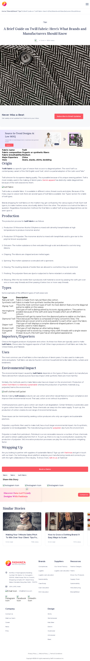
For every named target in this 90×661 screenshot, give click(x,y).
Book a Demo (45, 469)
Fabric (72, 571)
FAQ (7, 631)
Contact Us (84, 495)
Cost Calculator (44, 588)
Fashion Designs (75, 566)
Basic (49, 639)
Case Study (42, 583)
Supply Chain (75, 579)
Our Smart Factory (60, 566)
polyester (57, 428)
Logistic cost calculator (46, 575)
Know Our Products (77, 575)
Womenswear (52, 618)
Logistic (41, 571)
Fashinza (68, 453)
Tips (19, 11)
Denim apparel (48, 180)
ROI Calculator (44, 592)
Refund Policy (43, 653)
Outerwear (51, 631)
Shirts (50, 614)
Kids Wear (51, 622)
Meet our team (10, 618)
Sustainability (43, 579)
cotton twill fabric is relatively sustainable (19, 385)
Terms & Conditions (56, 653)
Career (7, 622)
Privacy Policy (32, 653)
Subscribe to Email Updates (69, 116)
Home (4, 11)
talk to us (53, 458)
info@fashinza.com (25, 591)
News (7, 626)
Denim (50, 626)
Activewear (51, 635)
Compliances (43, 566)
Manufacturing (75, 588)
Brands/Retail (12, 11)
